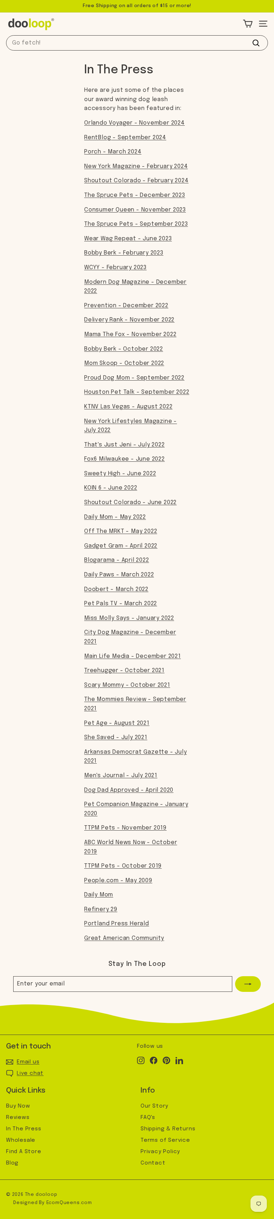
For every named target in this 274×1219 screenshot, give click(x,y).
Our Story (154, 1106)
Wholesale (20, 1140)
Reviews (18, 1117)
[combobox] (137, 43)
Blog (12, 1163)
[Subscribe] (248, 984)
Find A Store (23, 1152)
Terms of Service (165, 1140)
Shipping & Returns (168, 1129)
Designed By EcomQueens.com (52, 1202)
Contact (153, 1163)
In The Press (23, 1129)
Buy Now (18, 1106)
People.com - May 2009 (118, 881)
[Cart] (247, 23)
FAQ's (148, 1117)
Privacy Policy (160, 1152)
